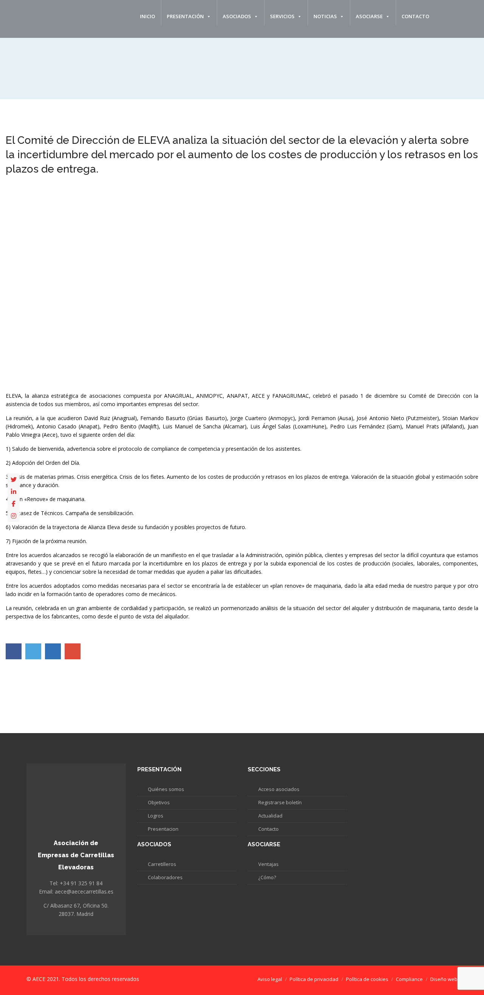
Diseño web (444, 979)
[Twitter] (14, 479)
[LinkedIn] (14, 492)
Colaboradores (165, 877)
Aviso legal (270, 979)
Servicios (282, 16)
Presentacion (163, 828)
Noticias (325, 16)
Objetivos (159, 802)
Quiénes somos (166, 789)
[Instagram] (14, 516)
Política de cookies (367, 979)
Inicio (147, 16)
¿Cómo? (267, 877)
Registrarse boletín (280, 802)
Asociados (237, 16)
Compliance (409, 979)
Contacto (415, 16)
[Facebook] (14, 504)
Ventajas (268, 864)
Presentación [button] (185, 16)
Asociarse (369, 16)
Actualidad (270, 815)
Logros (155, 815)
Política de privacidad (314, 979)
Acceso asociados (278, 789)
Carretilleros (162, 864)
